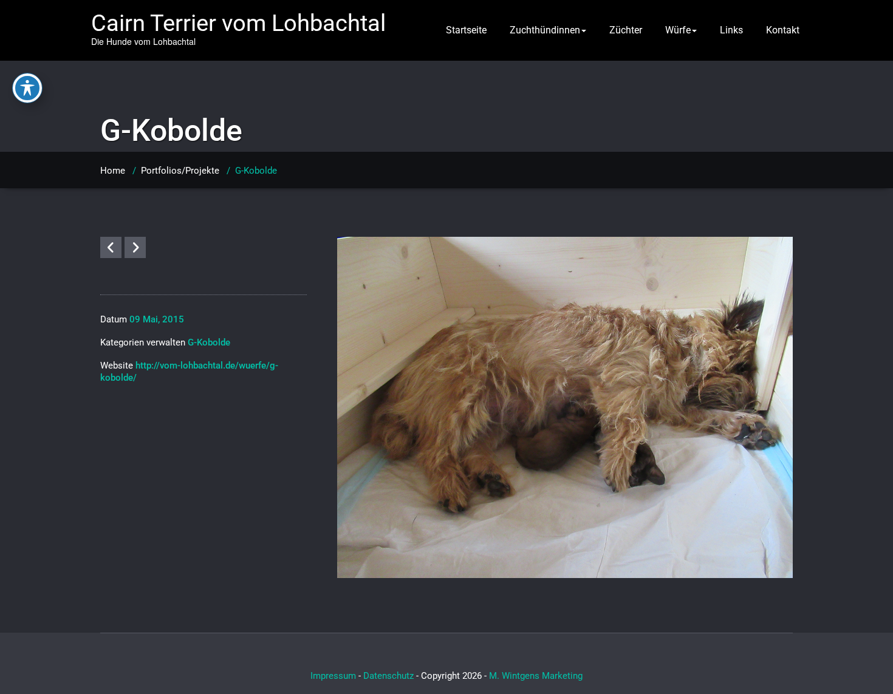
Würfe (678, 30)
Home (112, 170)
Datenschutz (388, 675)
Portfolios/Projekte (180, 170)
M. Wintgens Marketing (536, 675)
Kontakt (782, 30)
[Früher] (110, 247)
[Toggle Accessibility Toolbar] (27, 88)
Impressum (333, 675)
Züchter (625, 30)
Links (731, 30)
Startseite (466, 30)
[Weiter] (135, 247)
